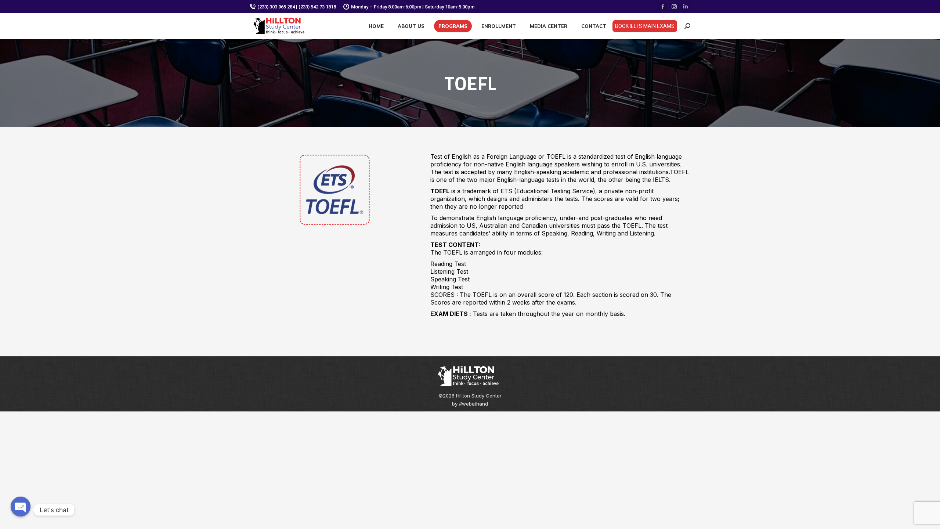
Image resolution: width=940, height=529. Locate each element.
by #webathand (470, 404)
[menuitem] (376, 26)
